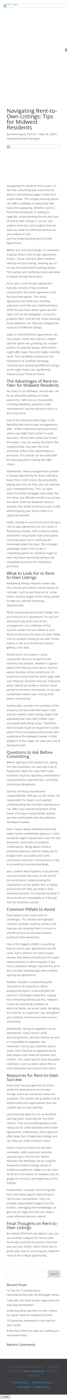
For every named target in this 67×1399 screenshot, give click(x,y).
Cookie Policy (42, 1387)
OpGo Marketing (33, 1371)
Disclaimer (24, 1387)
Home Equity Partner (23, 134)
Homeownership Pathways (23, 138)
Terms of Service (42, 1382)
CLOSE (5, 1396)
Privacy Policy (20, 1382)
